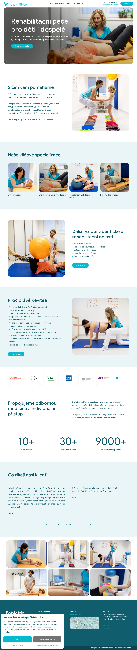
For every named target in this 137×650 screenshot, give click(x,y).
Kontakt (127, 4)
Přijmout (18, 639)
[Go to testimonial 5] (70, 524)
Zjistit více (80, 265)
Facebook (106, 625)
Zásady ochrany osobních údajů (47, 646)
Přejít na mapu (75, 614)
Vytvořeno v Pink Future (123, 648)
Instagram (106, 628)
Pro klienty (70, 4)
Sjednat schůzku (22, 46)
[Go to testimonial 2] (61, 524)
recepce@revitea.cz (111, 5)
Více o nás (16, 354)
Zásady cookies (17, 646)
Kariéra (80, 4)
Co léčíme (53, 4)
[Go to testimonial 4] (67, 524)
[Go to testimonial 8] (78, 524)
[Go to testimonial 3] (64, 524)
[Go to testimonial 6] (72, 524)
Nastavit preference (47, 639)
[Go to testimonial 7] (75, 524)
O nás (61, 4)
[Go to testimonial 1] (58, 524)
